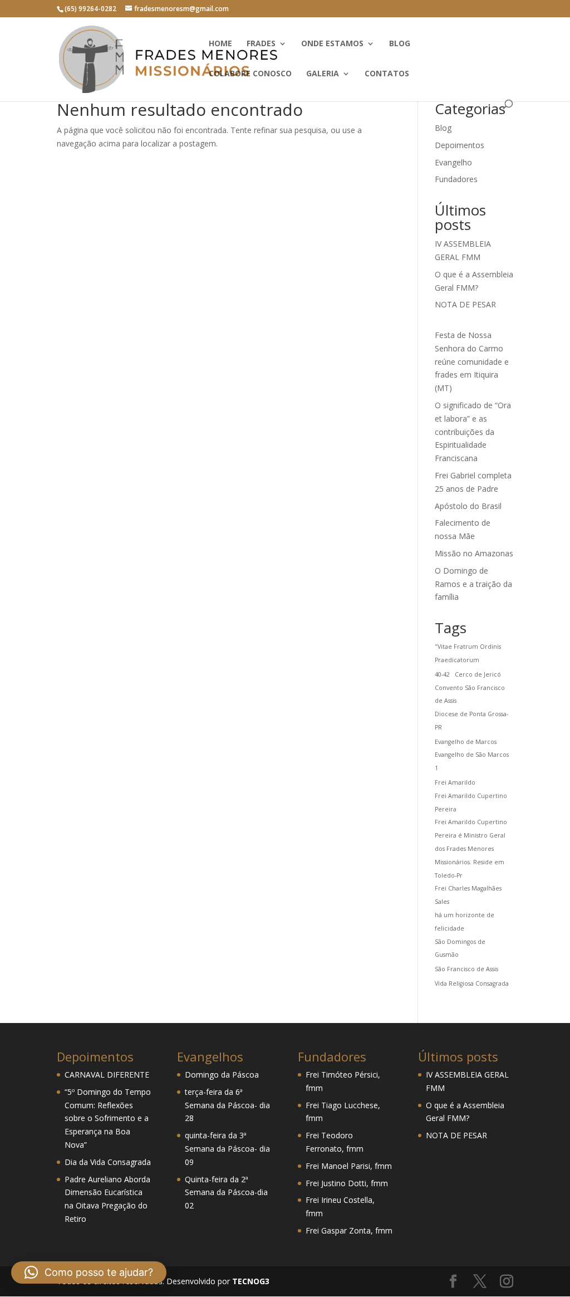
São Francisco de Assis (466, 969)
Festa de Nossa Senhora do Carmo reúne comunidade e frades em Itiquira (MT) (472, 361)
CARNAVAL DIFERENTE (107, 1074)
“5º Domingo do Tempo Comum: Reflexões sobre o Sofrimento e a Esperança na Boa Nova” (108, 1118)
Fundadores (456, 179)
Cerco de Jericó (478, 674)
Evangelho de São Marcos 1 (472, 761)
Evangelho (453, 162)
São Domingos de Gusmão (460, 948)
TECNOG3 (249, 1281)
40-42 (442, 674)
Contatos (387, 74)
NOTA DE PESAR (465, 304)
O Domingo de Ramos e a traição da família (473, 584)
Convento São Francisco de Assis (470, 694)
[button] (88, 1272)
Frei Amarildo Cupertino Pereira (471, 802)
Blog (399, 44)
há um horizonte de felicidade (464, 921)
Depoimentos (459, 145)
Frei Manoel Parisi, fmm (349, 1166)
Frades (261, 44)
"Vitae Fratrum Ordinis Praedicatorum (468, 653)
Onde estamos (332, 44)
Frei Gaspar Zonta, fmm (349, 1230)
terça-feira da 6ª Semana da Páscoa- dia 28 (227, 1105)
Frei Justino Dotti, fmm (347, 1183)
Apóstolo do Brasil (468, 506)
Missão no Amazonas (474, 553)
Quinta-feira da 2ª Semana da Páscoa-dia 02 (226, 1192)
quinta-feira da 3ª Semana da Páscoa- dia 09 (227, 1148)
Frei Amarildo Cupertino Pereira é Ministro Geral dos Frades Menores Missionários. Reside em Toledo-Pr (471, 848)
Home (220, 44)
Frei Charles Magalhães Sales (468, 895)
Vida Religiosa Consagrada (472, 983)
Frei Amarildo (455, 782)
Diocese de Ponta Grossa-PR (471, 720)
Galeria (322, 74)
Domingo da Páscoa (222, 1074)
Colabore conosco (250, 74)
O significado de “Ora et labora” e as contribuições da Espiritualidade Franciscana (473, 431)
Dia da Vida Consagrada (108, 1162)
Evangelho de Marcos (466, 742)
